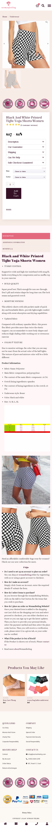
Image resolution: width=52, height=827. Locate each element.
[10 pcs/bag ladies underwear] (38, 684)
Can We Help (14, 157)
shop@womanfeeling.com (36, 754)
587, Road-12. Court (34, 763)
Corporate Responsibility (10, 742)
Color (8, 177)
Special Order (30, 732)
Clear (44, 168)
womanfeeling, (25, 575)
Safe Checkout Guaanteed (20, 162)
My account (6, 759)
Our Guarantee (15, 147)
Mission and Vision (8, 732)
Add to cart (16, 193)
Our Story (5, 728)
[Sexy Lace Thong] (14, 684)
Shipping (12, 152)
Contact (5, 754)
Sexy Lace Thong (9, 700)
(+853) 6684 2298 (33, 759)
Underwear (14, 17)
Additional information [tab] (14, 242)
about (16, 649)
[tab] (26, 141)
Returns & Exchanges (9, 768)
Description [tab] (8, 236)
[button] (49, 6)
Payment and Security (33, 737)
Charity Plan (6, 737)
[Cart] (37, 6)
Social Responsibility (33, 742)
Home (4, 17)
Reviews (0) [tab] (8, 249)
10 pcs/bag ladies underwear (37, 700)
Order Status (6, 763)
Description (13, 141)
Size (7, 171)
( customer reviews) (29, 125)
